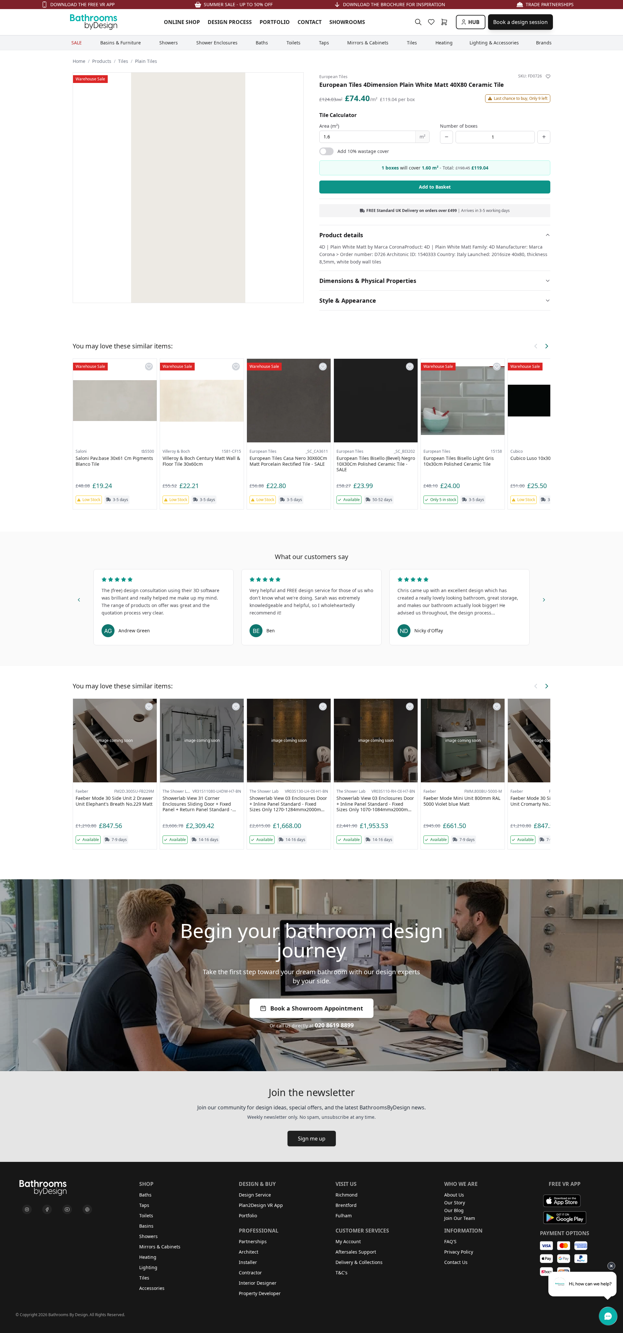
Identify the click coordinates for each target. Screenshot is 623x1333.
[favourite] (432, 22)
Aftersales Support (356, 1252)
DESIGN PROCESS (230, 22)
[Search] (418, 22)
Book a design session (520, 22)
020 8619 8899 (334, 1025)
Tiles (123, 61)
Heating (147, 1257)
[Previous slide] (79, 598)
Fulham (344, 1215)
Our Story (454, 1202)
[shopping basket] (445, 22)
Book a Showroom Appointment (316, 1008)
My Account (348, 1241)
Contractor (250, 1272)
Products (101, 61)
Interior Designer (257, 1283)
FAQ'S (450, 1241)
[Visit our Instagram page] (26, 1209)
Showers (148, 1236)
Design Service (255, 1195)
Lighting (148, 1267)
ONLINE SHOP (182, 22)
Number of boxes (459, 126)
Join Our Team (459, 1218)
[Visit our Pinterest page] (87, 1209)
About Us (454, 1195)
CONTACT (310, 22)
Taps (144, 1205)
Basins (146, 1226)
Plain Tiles (146, 61)
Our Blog (454, 1210)
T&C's (342, 1272)
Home (79, 61)
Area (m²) (329, 126)
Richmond (347, 1195)
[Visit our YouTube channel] (67, 1209)
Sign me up (311, 1138)
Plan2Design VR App (261, 1205)
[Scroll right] (546, 346)
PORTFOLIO (275, 22)
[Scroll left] (536, 346)
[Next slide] (543, 598)
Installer (248, 1262)
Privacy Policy (458, 1252)
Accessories (152, 1288)
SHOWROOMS (347, 22)
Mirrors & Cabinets (159, 1247)
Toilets (146, 1215)
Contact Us (456, 1262)
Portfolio (248, 1215)
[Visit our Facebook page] (47, 1209)
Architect (248, 1252)
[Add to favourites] (548, 76)
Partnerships (253, 1241)
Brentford (346, 1205)
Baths (145, 1195)
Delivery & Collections (359, 1262)
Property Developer (260, 1293)
